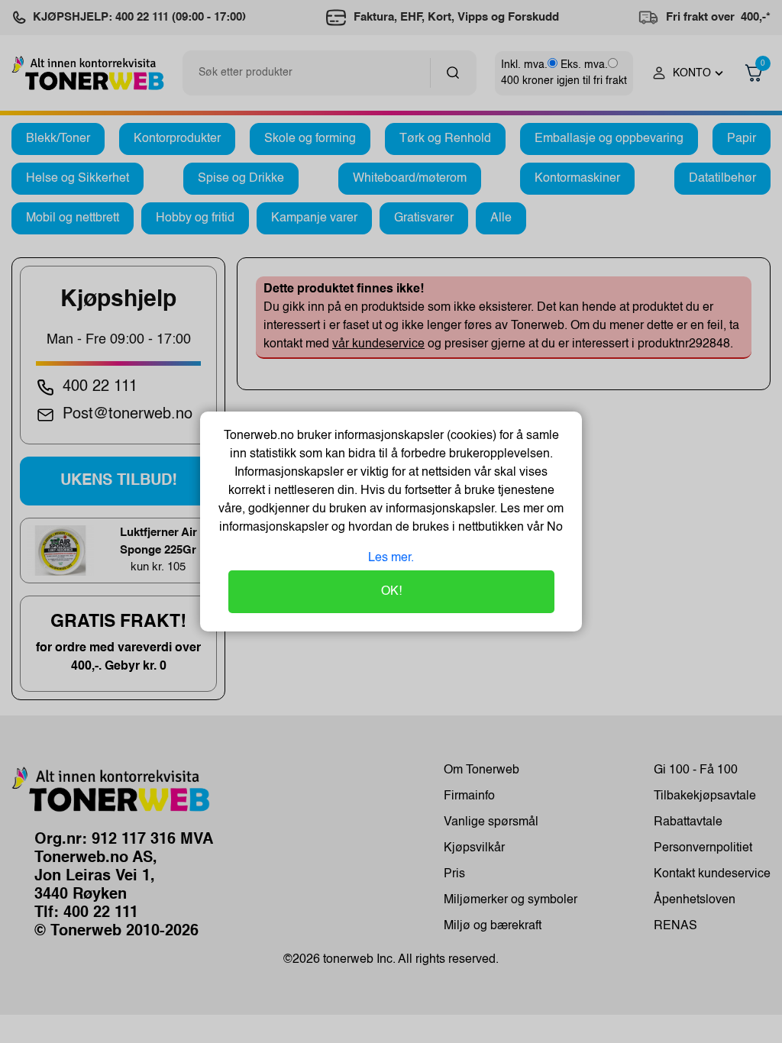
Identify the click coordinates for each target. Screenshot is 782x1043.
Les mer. (391, 558)
